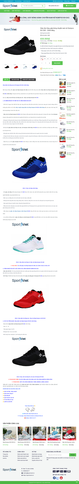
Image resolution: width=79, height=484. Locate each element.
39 (44, 58)
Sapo (49, 482)
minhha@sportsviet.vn (28, 473)
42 (54, 58)
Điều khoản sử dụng (37, 454)
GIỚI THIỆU (7, 10)
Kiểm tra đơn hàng (58, 1)
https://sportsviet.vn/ (28, 475)
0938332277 (10, 1)
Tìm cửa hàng (18, 1)
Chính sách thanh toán (23, 454)
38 (41, 58)
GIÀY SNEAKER (27, 10)
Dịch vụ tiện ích (35, 458)
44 (60, 58)
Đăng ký (73, 1)
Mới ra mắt (62, 79)
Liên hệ (4, 458)
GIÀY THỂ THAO (16, 10)
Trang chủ (5, 454)
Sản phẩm (5, 456)
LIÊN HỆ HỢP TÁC (62, 10)
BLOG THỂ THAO (51, 10)
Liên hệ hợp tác (26, 1)
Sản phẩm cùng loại (11, 423)
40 (47, 58)
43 (57, 58)
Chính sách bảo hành (22, 460)
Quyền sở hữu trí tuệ (37, 460)
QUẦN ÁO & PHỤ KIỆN (39, 10)
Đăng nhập (67, 1)
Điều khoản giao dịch (37, 456)
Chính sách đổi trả (21, 458)
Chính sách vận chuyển (23, 456)
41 (50, 58)
